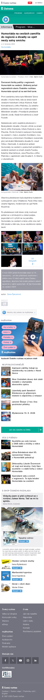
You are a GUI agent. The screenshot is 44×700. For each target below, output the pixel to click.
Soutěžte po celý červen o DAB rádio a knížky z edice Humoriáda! (26, 443)
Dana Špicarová (14, 294)
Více (31, 27)
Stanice (5, 621)
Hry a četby (8, 327)
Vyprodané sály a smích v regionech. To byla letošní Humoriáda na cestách (25, 478)
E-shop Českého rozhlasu (16, 491)
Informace (6, 27)
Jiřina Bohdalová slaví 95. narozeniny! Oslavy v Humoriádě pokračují (24, 455)
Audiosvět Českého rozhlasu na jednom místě (19, 358)
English (5, 693)
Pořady (6, 342)
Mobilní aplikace (9, 647)
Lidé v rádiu (28, 621)
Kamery (40, 13)
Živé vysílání (8, 347)
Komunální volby (9, 617)
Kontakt (26, 628)
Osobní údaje (16, 691)
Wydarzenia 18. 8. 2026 (23, 413)
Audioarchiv (29, 13)
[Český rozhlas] (8, 3)
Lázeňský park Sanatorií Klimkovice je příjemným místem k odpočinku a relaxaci (27, 393)
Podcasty (6, 643)
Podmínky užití (29, 691)
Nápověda (27, 617)
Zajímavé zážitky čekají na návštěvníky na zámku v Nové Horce (26, 370)
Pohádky (7, 337)
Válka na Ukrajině (9, 614)
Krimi (6, 332)
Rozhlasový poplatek (32, 631)
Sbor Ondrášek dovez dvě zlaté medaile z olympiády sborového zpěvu (27, 382)
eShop (5, 624)
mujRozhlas (6, 320)
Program (18, 13)
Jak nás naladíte (30, 614)
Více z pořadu (9, 438)
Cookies (5, 691)
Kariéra (26, 624)
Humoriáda (6, 47)
